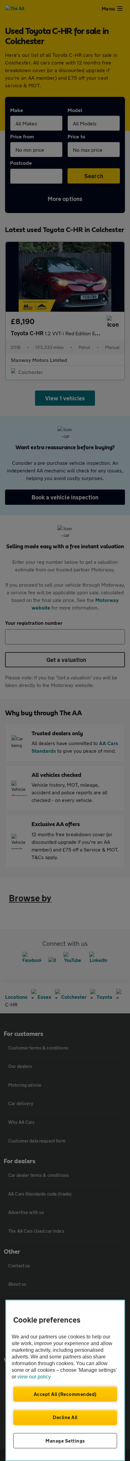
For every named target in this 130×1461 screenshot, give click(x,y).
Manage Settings (65, 1441)
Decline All (65, 1417)
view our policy (34, 1376)
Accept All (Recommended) (65, 1394)
